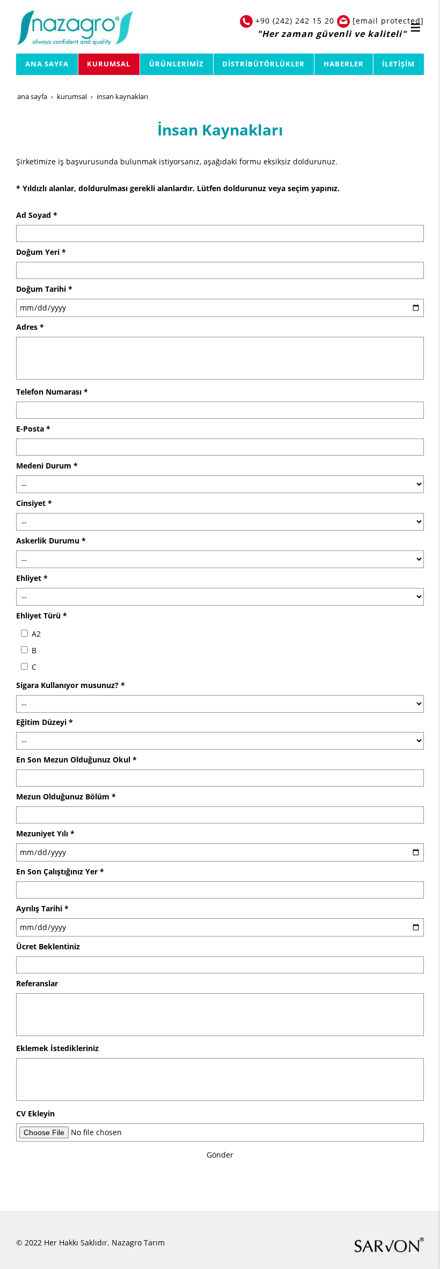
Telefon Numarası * (52, 392)
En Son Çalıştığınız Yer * (60, 871)
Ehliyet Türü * (41, 615)
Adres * (30, 327)
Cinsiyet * (34, 503)
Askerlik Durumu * (51, 540)
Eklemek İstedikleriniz (57, 1048)
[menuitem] (47, 64)
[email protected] (388, 21)
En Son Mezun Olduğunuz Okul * (76, 759)
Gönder (220, 1155)
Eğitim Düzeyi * (44, 722)
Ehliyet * (32, 578)
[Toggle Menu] (415, 27)
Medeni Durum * (47, 465)
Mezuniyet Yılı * (45, 833)
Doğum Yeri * (41, 252)
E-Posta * (33, 429)
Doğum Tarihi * (44, 289)
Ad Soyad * (36, 215)
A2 (35, 634)
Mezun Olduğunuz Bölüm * (66, 796)
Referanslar (37, 983)
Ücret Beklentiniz (48, 946)
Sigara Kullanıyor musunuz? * (70, 685)
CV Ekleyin (35, 1113)
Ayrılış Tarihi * (42, 908)
